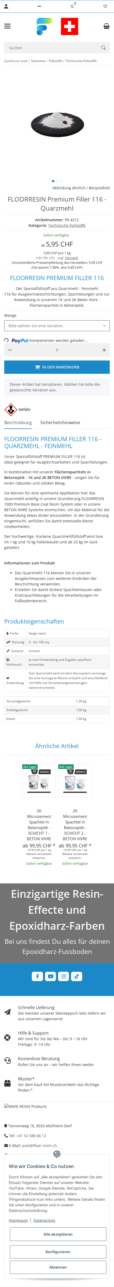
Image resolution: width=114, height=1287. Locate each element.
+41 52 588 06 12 (31, 1135)
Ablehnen (58, 1267)
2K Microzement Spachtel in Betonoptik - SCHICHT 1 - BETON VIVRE (39, 824)
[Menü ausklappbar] (7, 26)
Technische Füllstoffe (67, 225)
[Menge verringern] (9, 349)
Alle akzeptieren (58, 1234)
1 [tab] (53, 181)
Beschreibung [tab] (18, 422)
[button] (39, 6)
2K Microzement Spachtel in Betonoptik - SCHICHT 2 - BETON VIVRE (75, 824)
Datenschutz (44, 1220)
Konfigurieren (58, 1251)
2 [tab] (57, 181)
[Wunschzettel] (105, 6)
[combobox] (57, 325)
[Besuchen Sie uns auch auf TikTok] (76, 976)
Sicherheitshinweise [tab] (60, 422)
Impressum (18, 1220)
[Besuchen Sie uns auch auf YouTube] (50, 976)
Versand (71, 257)
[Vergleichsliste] (72, 6)
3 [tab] (61, 181)
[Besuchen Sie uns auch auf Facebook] (37, 976)
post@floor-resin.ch (39, 1145)
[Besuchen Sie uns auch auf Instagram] (63, 976)
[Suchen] (103, 47)
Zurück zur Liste (16, 61)
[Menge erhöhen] (104, 349)
